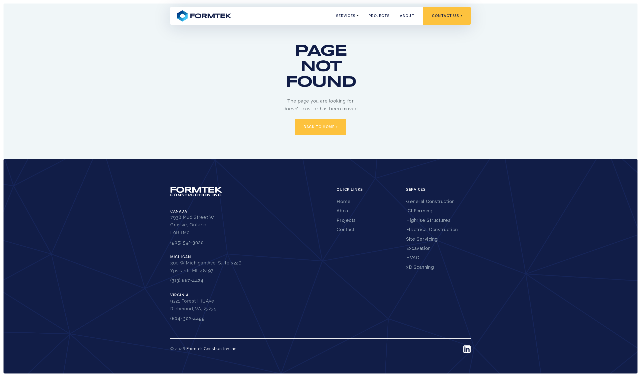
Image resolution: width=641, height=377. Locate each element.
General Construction (430, 201)
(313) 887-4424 (187, 280)
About (407, 16)
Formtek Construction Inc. (211, 348)
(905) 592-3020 (187, 242)
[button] (347, 16)
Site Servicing (422, 239)
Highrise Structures (428, 220)
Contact (346, 229)
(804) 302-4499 (187, 318)
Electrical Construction (432, 229)
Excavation (418, 248)
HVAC (412, 257)
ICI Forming (419, 210)
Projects (379, 16)
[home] (205, 16)
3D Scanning (420, 267)
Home (344, 201)
